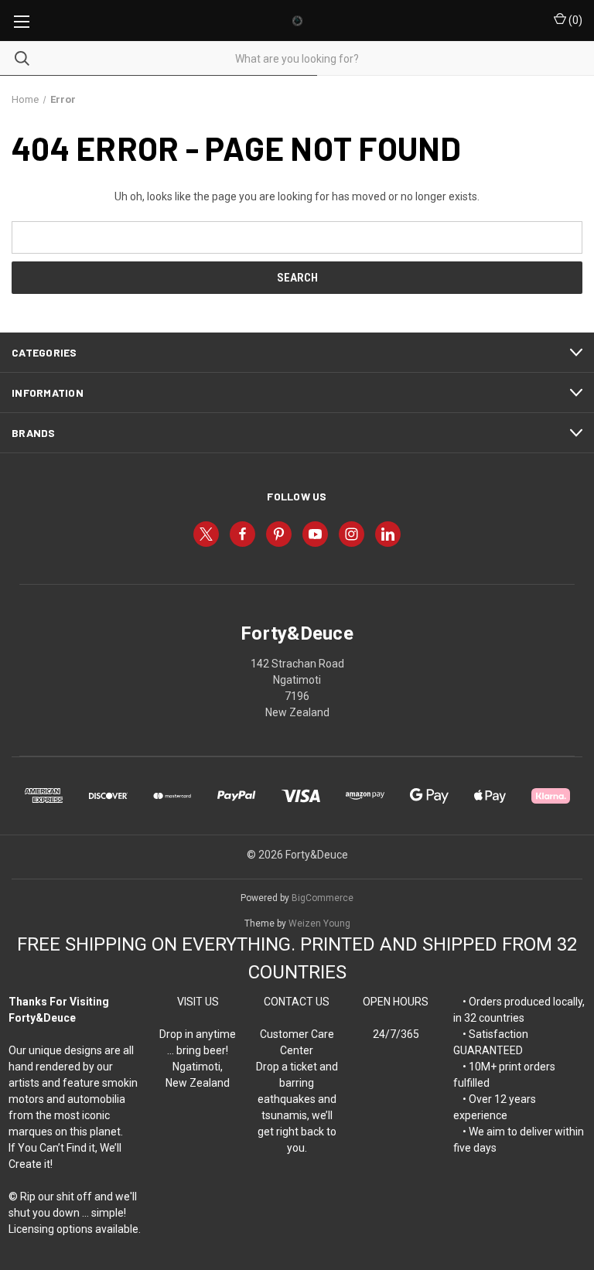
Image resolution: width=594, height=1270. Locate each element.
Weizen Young (319, 923)
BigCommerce (322, 898)
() (574, 20)
